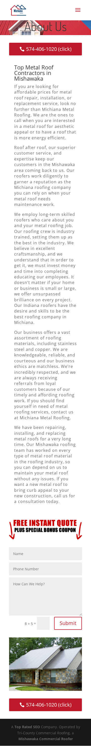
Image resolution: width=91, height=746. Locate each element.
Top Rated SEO (27, 726)
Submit (68, 623)
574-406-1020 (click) (49, 49)
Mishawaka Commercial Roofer (45, 738)
